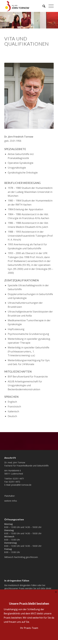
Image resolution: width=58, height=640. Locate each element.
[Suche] (43, 6)
